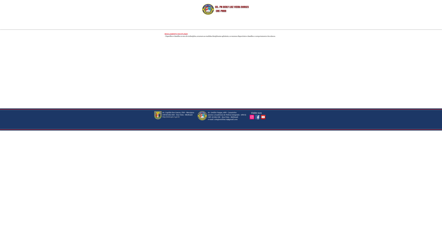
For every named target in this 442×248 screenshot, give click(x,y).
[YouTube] (263, 117)
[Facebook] (257, 117)
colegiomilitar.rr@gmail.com (226, 119)
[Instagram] (252, 117)
